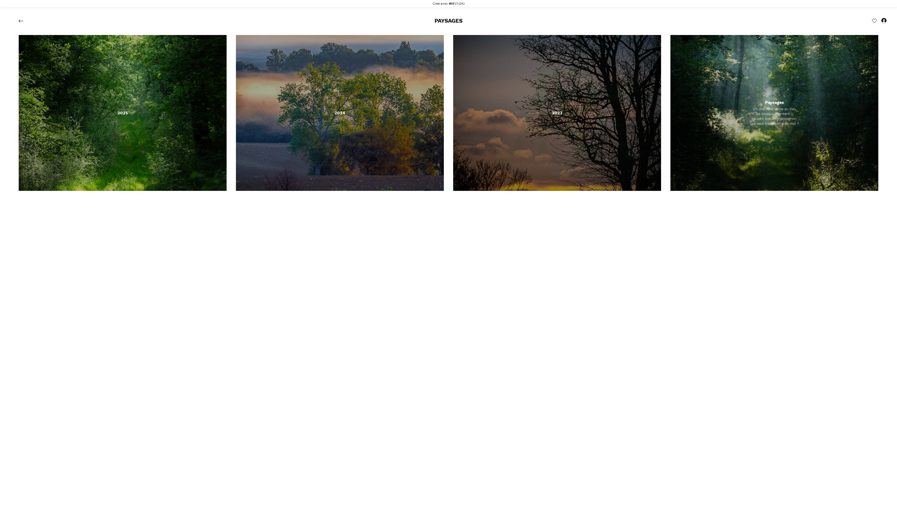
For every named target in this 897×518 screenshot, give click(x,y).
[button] (448, 21)
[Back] (24, 21)
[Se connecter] (879, 20)
